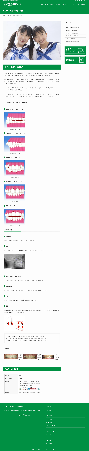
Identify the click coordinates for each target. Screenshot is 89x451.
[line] (79, 1)
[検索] (85, 1)
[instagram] (77, 1)
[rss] (83, 1)
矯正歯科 (49, 415)
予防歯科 (49, 422)
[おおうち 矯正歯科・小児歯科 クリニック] (14, 4)
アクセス (49, 434)
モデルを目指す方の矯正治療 (72, 41)
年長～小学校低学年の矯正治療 (73, 27)
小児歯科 (49, 419)
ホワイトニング (51, 425)
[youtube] (81, 1)
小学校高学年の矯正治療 (71, 30)
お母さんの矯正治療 (70, 38)
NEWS (49, 410)
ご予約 (49, 440)
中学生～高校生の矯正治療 (72, 33)
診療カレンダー (51, 431)
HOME (49, 407)
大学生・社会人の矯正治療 (72, 35)
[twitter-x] (76, 1)
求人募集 (49, 443)
